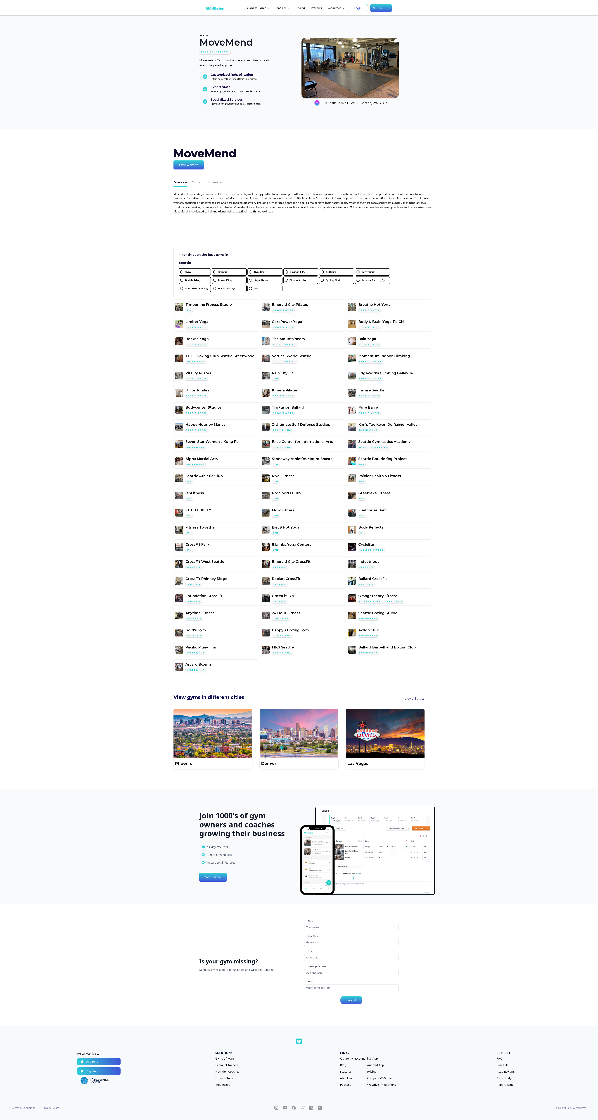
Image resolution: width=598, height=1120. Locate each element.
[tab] (180, 183)
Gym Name (313, 936)
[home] (215, 8)
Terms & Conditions (23, 1108)
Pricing (300, 8)
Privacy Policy (51, 1108)
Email (310, 981)
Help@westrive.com (89, 1053)
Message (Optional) (317, 966)
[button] (257, 8)
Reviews (316, 8)
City (310, 951)
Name (311, 921)
